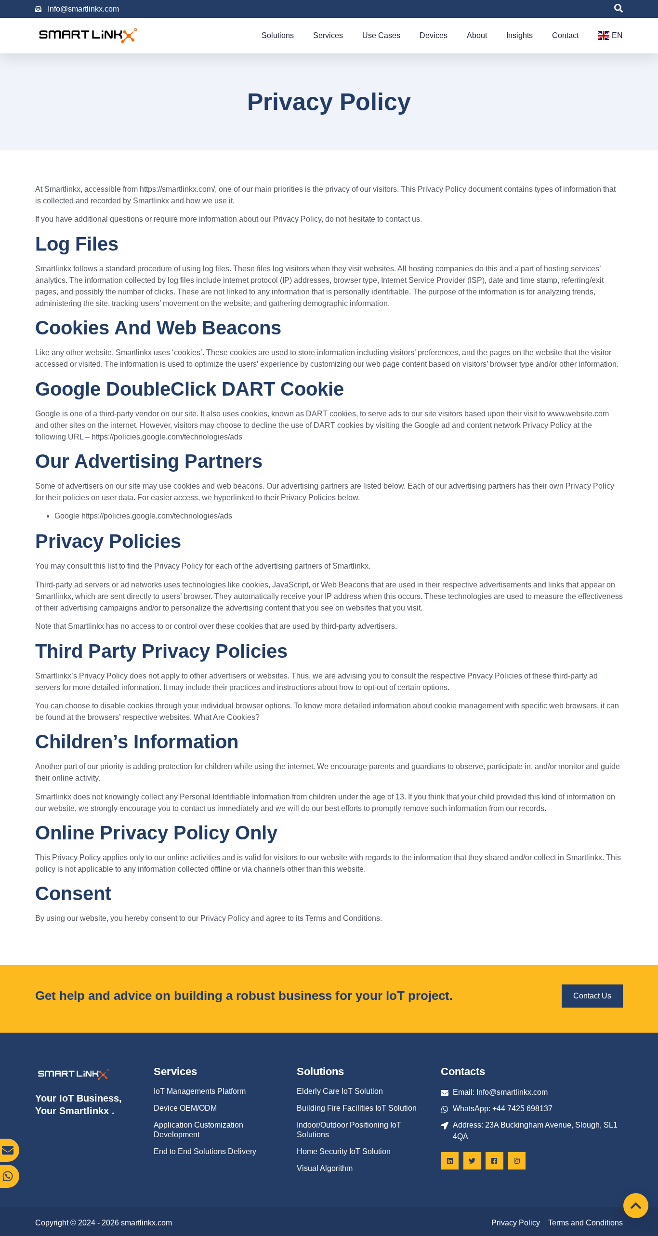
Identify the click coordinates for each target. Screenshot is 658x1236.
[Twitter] (472, 1161)
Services (328, 35)
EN (617, 35)
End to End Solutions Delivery (205, 1151)
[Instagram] (517, 1161)
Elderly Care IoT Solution (340, 1091)
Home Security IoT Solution (344, 1151)
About (477, 35)
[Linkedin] (449, 1161)
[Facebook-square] (494, 1161)
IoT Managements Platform (200, 1091)
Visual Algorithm (325, 1168)
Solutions (278, 35)
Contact (565, 35)
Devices (433, 35)
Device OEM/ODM (185, 1108)
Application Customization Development (198, 1130)
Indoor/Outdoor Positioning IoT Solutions (349, 1130)
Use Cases (381, 35)
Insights (519, 35)
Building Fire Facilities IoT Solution (357, 1108)
